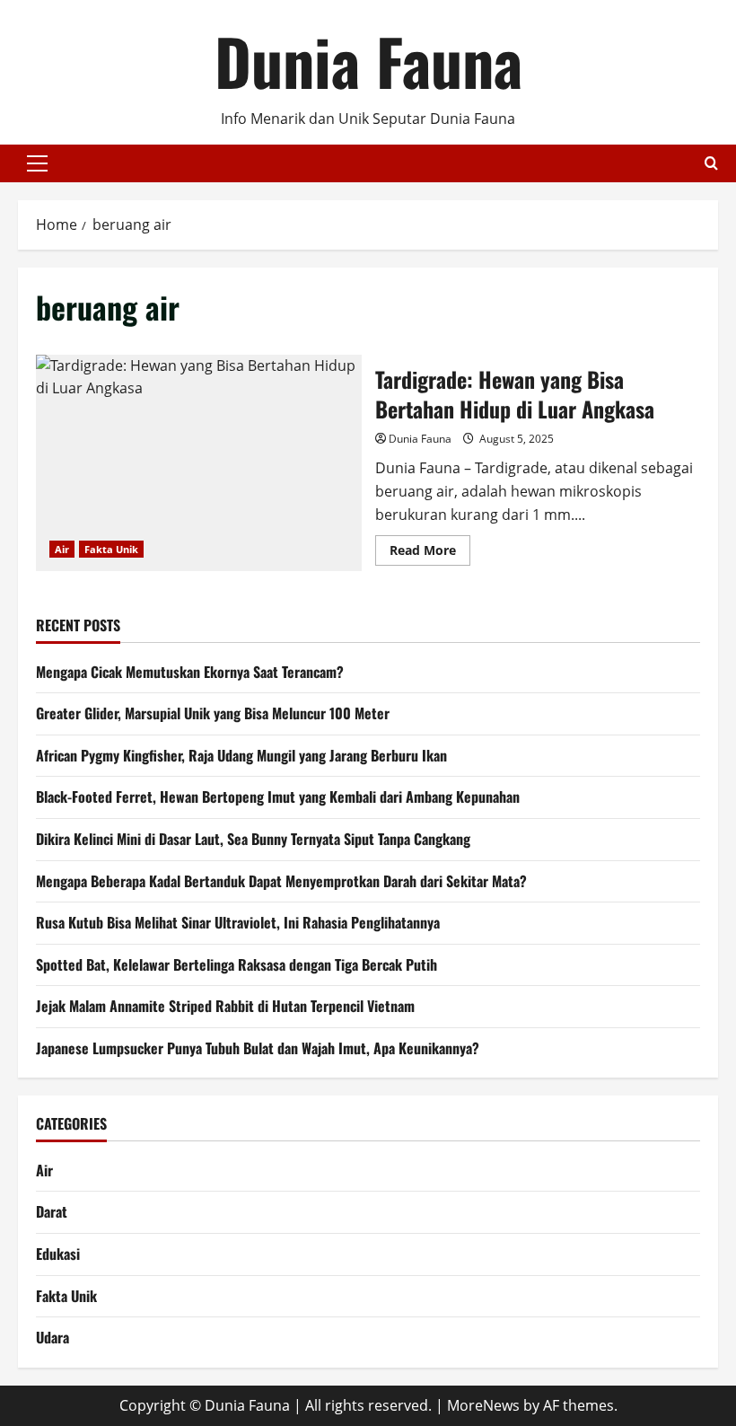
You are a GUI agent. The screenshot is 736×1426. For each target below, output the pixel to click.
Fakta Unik (111, 549)
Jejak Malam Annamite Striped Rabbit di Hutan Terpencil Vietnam (225, 1006)
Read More (430, 553)
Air (62, 549)
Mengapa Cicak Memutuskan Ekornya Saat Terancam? (190, 671)
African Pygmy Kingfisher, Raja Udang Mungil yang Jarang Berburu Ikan (241, 755)
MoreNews (483, 1405)
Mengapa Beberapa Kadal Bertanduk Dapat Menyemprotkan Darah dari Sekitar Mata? (281, 881)
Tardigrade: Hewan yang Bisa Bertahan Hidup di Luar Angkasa (199, 463)
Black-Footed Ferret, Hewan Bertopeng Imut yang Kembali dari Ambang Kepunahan (278, 796)
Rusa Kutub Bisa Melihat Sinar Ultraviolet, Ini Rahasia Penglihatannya (238, 922)
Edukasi (58, 1253)
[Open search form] (711, 162)
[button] (37, 163)
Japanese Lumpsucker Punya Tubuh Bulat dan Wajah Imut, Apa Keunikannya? (257, 1048)
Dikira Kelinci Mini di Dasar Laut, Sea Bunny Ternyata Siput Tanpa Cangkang (253, 838)
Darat (51, 1211)
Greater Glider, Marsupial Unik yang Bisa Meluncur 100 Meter (213, 713)
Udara (52, 1337)
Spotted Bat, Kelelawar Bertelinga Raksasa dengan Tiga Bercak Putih (236, 964)
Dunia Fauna (368, 60)
